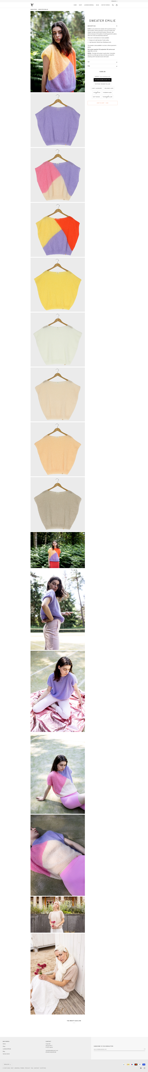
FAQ (89, 66)
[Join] (144, 1049)
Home (4, 1043)
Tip (89, 61)
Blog (4, 1051)
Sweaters (34, 9)
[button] (80, 5)
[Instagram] (144, 1068)
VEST (5, 1068)
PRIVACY (27, 1068)
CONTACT (36, 1068)
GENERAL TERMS (19, 1068)
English (114, 1)
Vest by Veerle (6, 1054)
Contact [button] (48, 1041)
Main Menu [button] (6, 1041)
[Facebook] (141, 1068)
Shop (4, 1046)
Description (92, 26)
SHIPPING (43, 1068)
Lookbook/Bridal (7, 1049)
